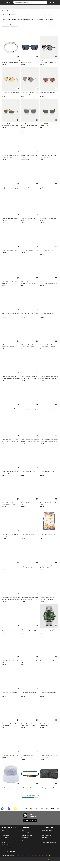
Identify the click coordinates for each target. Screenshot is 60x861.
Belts (46, 15)
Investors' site (25, 837)
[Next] (56, 15)
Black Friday (44, 837)
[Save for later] (18, 57)
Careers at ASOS (25, 833)
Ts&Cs (50, 859)
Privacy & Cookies (44, 859)
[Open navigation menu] (2, 2)
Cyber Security (25, 840)
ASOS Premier (5, 837)
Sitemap (4, 842)
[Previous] (26, 15)
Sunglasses (31, 15)
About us (24, 830)
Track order (4, 833)
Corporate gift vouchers (46, 835)
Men (8, 10)
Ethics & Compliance (6, 847)
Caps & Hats (39, 15)
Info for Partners (45, 840)
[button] (18, 855)
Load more (30, 801)
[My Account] (50, 2)
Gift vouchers (44, 833)
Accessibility (55, 859)
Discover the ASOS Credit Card (48, 842)
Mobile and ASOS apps (46, 830)
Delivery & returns (6, 835)
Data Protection (5, 844)
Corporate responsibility (27, 835)
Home (3, 10)
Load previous (30, 32)
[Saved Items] (54, 2)
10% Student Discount (7, 840)
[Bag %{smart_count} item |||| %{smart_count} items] (58, 2)
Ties (51, 15)
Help (3, 830)
